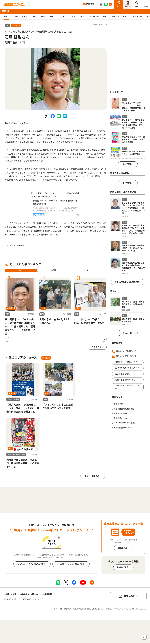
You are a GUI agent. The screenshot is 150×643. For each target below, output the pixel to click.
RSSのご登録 (122, 567)
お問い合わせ (131, 596)
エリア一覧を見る (91, 476)
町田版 (5, 11)
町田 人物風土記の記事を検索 (127, 282)
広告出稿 (90, 4)
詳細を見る (123, 548)
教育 (52, 16)
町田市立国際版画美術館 (124, 409)
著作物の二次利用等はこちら (127, 368)
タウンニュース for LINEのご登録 (31, 564)
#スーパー (11, 245)
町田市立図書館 (120, 414)
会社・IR (128, 6)
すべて (6, 16)
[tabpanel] (56, 79)
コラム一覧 (127, 333)
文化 (34, 16)
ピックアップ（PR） (98, 16)
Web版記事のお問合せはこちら (127, 387)
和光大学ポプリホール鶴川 (125, 423)
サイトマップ (38, 599)
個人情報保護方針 (10, 599)
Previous (7, 339)
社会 (43, 16)
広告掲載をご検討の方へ (30, 594)
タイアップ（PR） (120, 16)
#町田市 (20, 245)
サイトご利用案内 (24, 599)
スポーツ (62, 16)
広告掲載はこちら (122, 374)
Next (104, 339)
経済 (82, 16)
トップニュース (20, 16)
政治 (73, 16)
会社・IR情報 (10, 594)
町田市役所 (118, 404)
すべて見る (127, 164)
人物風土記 (137, 16)
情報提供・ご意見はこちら (126, 362)
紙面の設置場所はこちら (125, 380)
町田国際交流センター (123, 428)
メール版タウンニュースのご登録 (70, 564)
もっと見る (96, 347)
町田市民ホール (120, 418)
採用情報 (48, 594)
